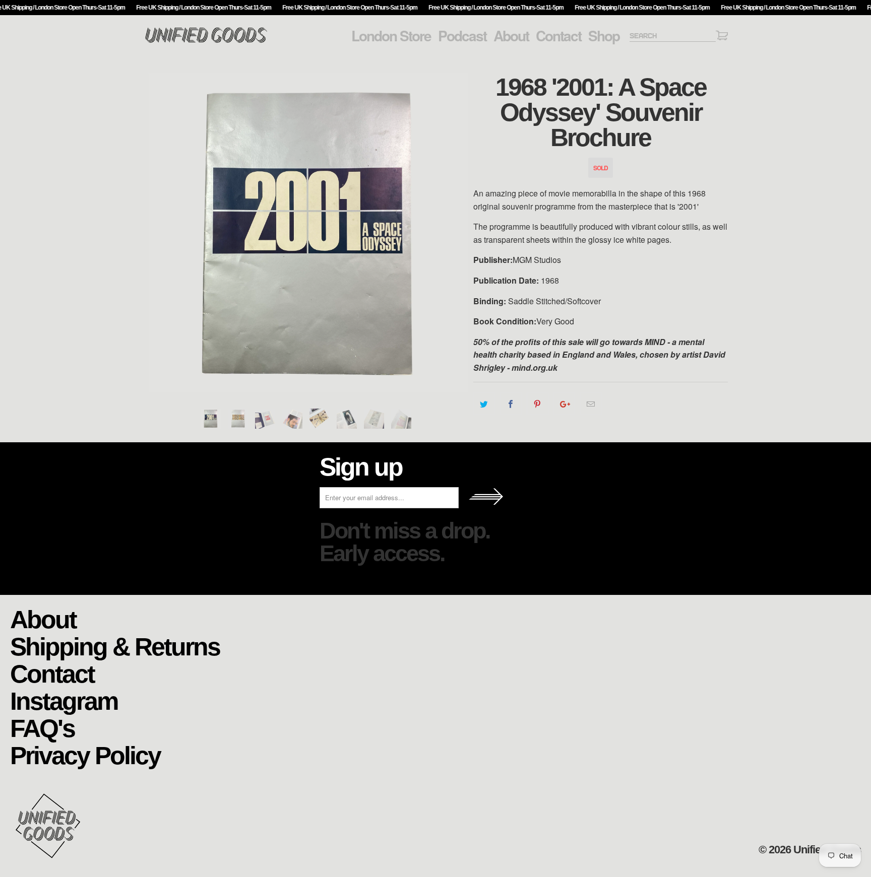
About (511, 35)
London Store (391, 35)
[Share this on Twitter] (484, 404)
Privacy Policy (85, 754)
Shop (603, 35)
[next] (456, 232)
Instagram (63, 700)
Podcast (462, 35)
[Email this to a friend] (591, 404)
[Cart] (722, 37)
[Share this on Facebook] (511, 404)
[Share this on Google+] (564, 404)
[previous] (161, 232)
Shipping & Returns (115, 646)
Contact (558, 35)
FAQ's (42, 727)
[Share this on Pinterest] (537, 404)
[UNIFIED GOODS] (206, 41)
